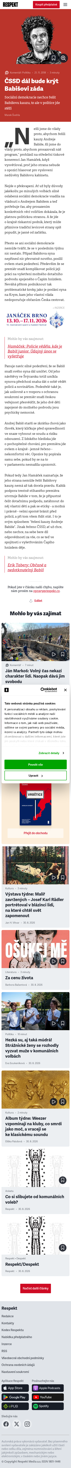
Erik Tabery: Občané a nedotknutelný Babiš (27, 567)
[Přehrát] (53, 654)
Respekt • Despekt (15, 1258)
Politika (26, 72)
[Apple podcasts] (48, 1388)
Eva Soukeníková (15, 1063)
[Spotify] (48, 1406)
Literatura (10, 972)
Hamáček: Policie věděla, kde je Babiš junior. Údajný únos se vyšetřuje (35, 351)
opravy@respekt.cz (46, 591)
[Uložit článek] (53, 58)
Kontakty (8, 1323)
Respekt (9, 1209)
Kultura (9, 888)
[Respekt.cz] (10, 4)
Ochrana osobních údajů (18, 1365)
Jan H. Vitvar (12, 922)
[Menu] (65, 4)
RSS (4, 1351)
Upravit (33, 775)
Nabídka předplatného (17, 1337)
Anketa (9, 1191)
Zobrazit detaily (49, 753)
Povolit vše (35, 764)
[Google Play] (15, 1397)
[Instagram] (27, 1427)
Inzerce (7, 1344)
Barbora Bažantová (16, 984)
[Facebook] (6, 1427)
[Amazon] (15, 1406)
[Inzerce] (35, 319)
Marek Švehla (12, 115)
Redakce (8, 1316)
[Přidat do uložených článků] (62, 654)
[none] (63, 58)
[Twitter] (16, 1427)
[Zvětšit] (35, 39)
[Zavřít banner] (65, 690)
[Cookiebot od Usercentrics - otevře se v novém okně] (42, 690)
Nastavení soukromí (15, 1372)
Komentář (15, 72)
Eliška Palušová (13, 1141)
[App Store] (15, 1388)
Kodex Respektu (13, 1330)
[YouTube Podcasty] (48, 1397)
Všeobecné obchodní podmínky (23, 1358)
